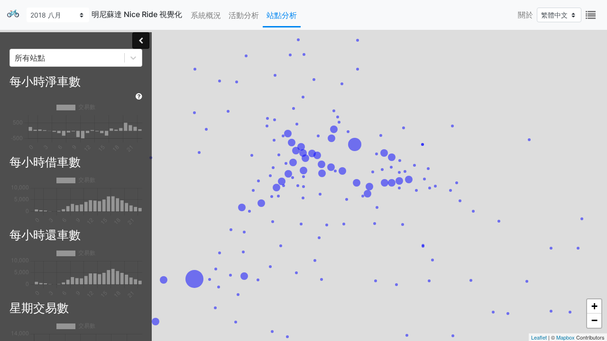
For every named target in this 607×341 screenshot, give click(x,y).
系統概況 (206, 15)
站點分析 (282, 15)
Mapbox (565, 337)
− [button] (594, 320)
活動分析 (244, 15)
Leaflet (539, 337)
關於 (525, 14)
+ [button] (594, 306)
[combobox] (16, 57)
